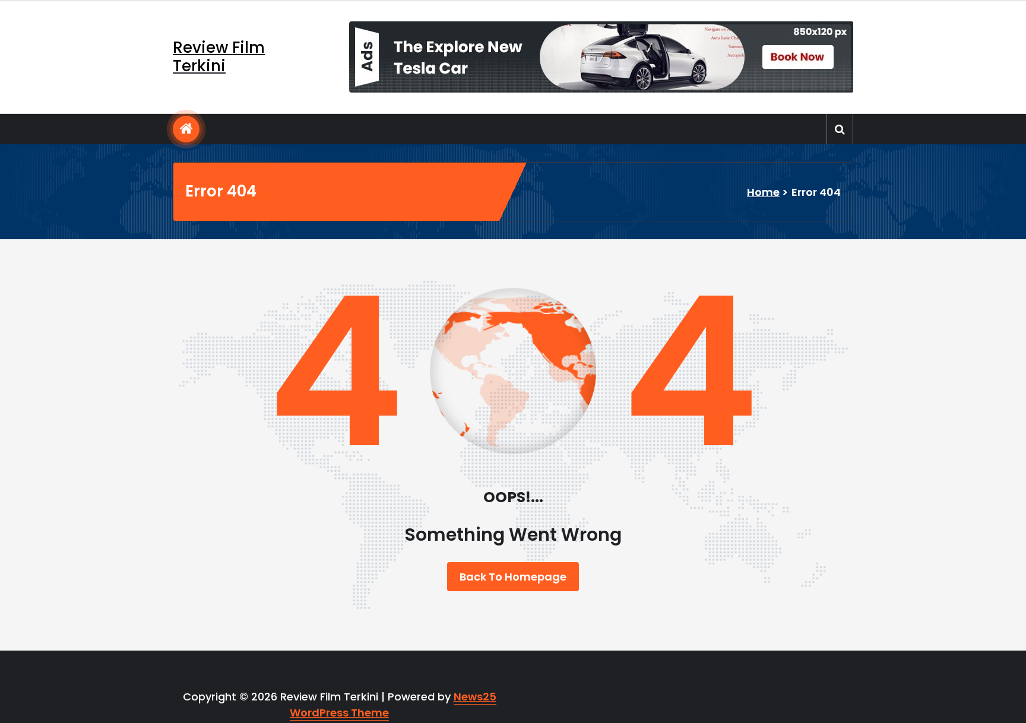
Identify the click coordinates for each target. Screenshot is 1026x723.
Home (763, 192)
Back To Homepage (513, 576)
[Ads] (601, 57)
